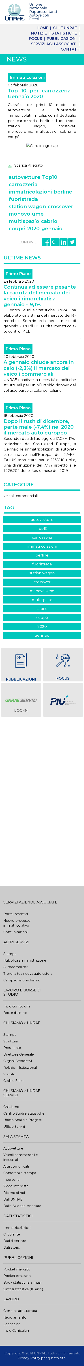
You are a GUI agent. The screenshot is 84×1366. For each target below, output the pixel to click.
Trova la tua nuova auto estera (27, 974)
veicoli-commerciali (21, 496)
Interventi (11, 1180)
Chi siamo (11, 1107)
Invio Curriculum (16, 1331)
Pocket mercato (16, 1269)
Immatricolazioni (17, 1228)
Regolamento (14, 1317)
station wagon (42, 573)
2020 (42, 626)
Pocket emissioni (17, 1276)
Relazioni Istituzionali (20, 1068)
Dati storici (11, 1248)
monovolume (42, 591)
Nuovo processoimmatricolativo (16, 923)
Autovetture (13, 1148)
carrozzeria (42, 537)
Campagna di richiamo (21, 980)
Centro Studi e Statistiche (23, 1113)
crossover (42, 582)
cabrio (42, 609)
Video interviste (15, 1186)
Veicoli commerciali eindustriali (20, 1157)
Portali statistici (15, 914)
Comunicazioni (15, 932)
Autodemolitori (15, 967)
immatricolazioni (42, 546)
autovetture (42, 520)
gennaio (42, 635)
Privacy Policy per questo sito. (42, 1358)
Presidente (12, 1048)
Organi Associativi (17, 1061)
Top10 (42, 528)
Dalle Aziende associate (22, 1206)
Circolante (11, 1234)
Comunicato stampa (20, 1311)
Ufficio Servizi (14, 1127)
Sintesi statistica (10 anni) (23, 1289)
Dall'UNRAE (12, 1199)
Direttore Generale (18, 1054)
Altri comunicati (16, 1166)
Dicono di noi (14, 1193)
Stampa (9, 954)
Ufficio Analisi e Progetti (22, 1120)
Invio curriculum (16, 1006)
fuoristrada (42, 564)
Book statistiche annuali (22, 1282)
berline (42, 555)
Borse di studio (15, 1013)
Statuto (9, 1074)
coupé (42, 618)
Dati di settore (14, 1241)
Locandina (11, 1324)
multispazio (42, 600)
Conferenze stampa (19, 1173)
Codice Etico (13, 1081)
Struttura (10, 1041)
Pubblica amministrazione (24, 960)
